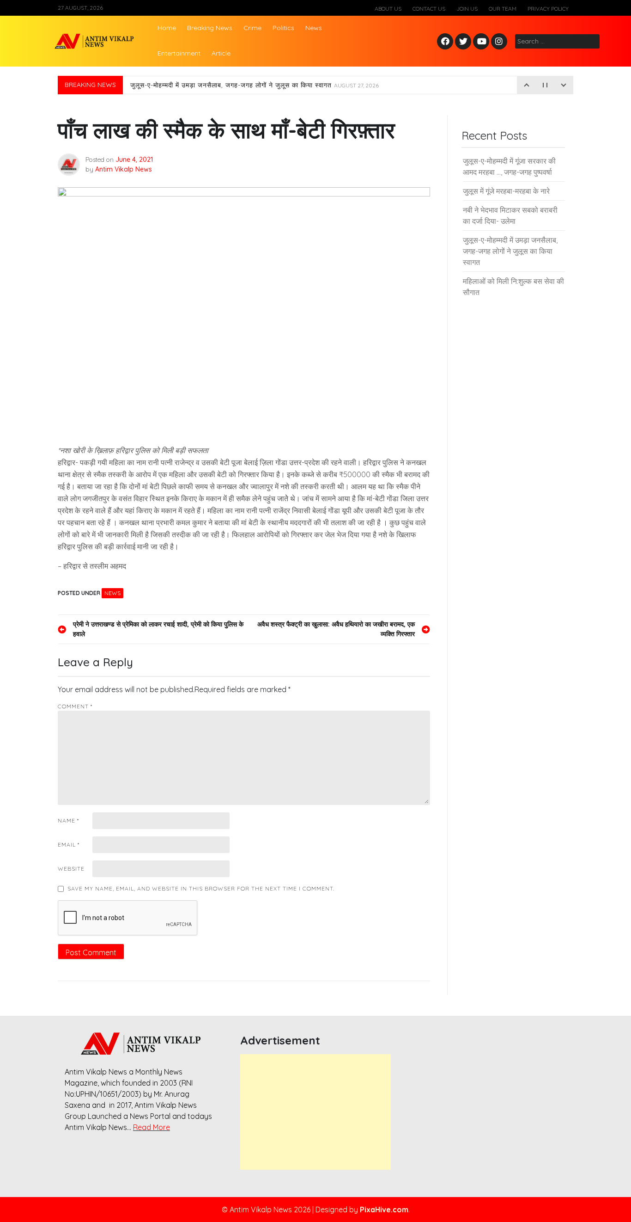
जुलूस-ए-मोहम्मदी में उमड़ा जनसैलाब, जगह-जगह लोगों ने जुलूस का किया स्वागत (254, 85)
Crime (252, 28)
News (313, 28)
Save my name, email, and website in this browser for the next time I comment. (200, 888)
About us (388, 8)
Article (221, 53)
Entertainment (179, 53)
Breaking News (209, 28)
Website (71, 868)
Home (167, 28)
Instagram (501, 41)
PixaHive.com (384, 1209)
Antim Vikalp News (123, 169)
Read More (151, 1127)
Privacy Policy (548, 8)
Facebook (446, 41)
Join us (467, 8)
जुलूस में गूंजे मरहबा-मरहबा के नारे (506, 191)
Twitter (463, 41)
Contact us (429, 8)
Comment (75, 706)
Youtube (481, 41)
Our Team (502, 8)
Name (68, 820)
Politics (283, 28)
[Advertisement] (315, 1112)
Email (68, 844)
